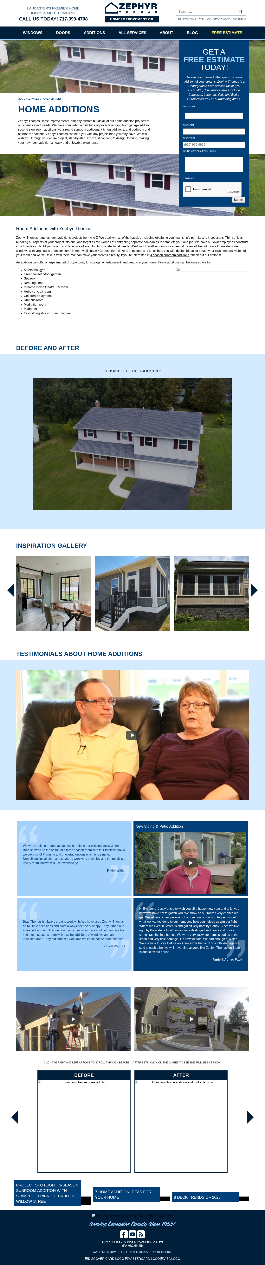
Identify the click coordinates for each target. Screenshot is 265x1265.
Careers (239, 18)
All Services (132, 33)
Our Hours (162, 1252)
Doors (63, 33)
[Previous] (9, 590)
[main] (132, 1095)
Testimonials (186, 18)
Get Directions (134, 1252)
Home (21, 98)
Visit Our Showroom (214, 18)
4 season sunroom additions (169, 255)
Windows (32, 33)
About (166, 33)
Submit (238, 199)
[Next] (256, 590)
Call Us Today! (53, 18)
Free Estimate (227, 33)
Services (33, 98)
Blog (192, 33)
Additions (94, 33)
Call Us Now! (104, 1252)
